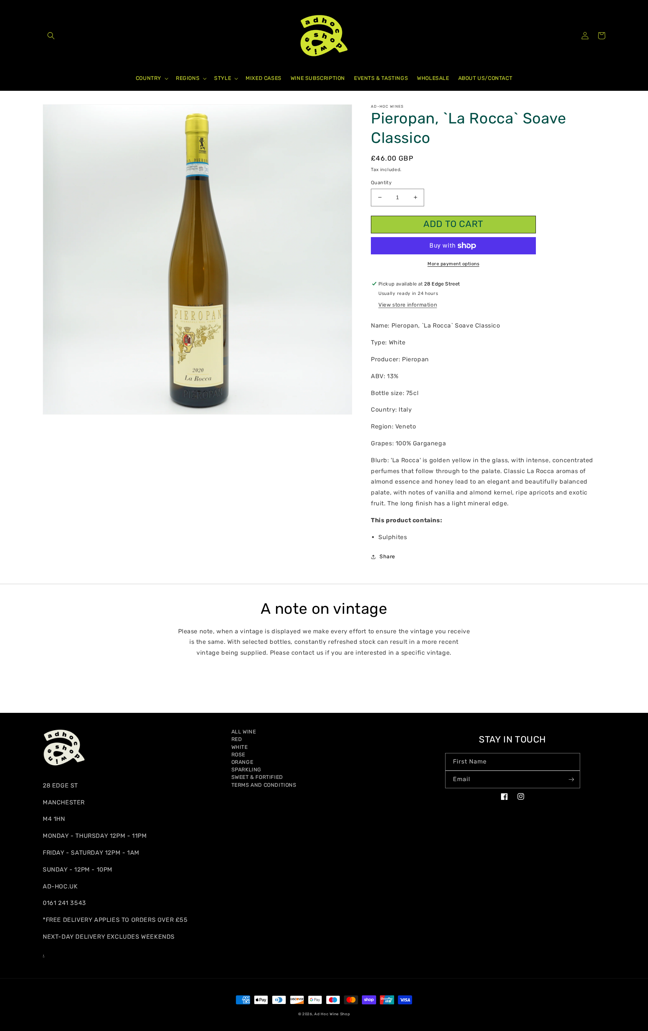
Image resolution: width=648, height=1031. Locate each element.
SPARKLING (246, 769)
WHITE (239, 747)
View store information (407, 305)
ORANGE (242, 762)
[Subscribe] (571, 779)
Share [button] (387, 556)
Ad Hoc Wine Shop (332, 1014)
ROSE (238, 754)
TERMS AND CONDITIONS (264, 785)
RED (236, 739)
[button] (51, 35)
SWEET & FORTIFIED (257, 777)
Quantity (381, 182)
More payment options (453, 263)
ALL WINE (243, 732)
